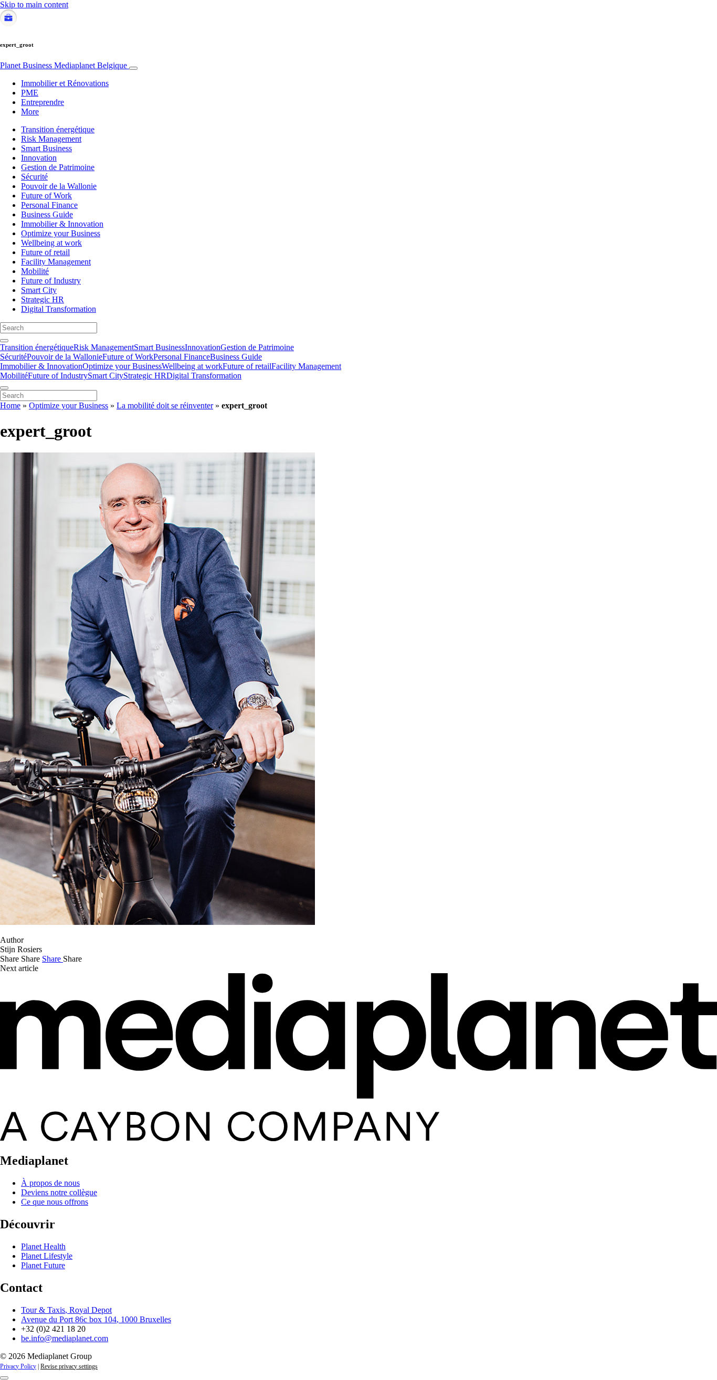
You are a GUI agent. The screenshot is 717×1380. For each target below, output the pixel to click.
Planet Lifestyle (46, 1255)
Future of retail (45, 252)
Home (10, 405)
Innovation (39, 157)
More (30, 111)
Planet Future (43, 1265)
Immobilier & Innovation (62, 223)
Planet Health (43, 1246)
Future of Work (46, 195)
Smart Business (46, 148)
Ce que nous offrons (54, 1201)
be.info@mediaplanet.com (64, 1338)
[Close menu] (4, 387)
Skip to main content (34, 4)
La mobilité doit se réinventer (165, 405)
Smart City (39, 290)
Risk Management (51, 138)
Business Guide (47, 214)
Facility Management (56, 261)
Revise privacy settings (69, 1366)
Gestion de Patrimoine (57, 167)
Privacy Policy (18, 1366)
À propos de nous (50, 1182)
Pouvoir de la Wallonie (59, 186)
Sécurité (34, 176)
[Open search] (4, 340)
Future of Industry (51, 280)
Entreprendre (42, 102)
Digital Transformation (58, 308)
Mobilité (35, 271)
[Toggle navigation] (133, 68)
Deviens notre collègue (59, 1192)
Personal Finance (49, 205)
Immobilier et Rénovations (65, 83)
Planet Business (63, 65)
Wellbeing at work (51, 242)
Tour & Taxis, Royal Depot (66, 1309)
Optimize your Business (60, 233)
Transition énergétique (57, 129)
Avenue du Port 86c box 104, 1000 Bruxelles (96, 1319)
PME (29, 92)
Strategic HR (42, 299)
